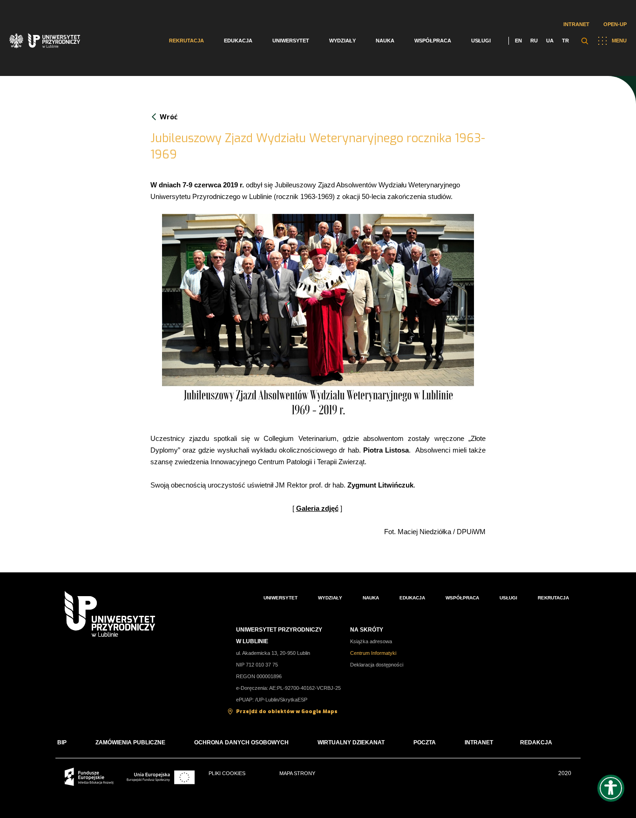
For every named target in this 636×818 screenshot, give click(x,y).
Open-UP (615, 24)
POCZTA (424, 742)
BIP (62, 742)
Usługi (481, 40)
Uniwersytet (290, 40)
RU (534, 40)
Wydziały (342, 40)
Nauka (385, 40)
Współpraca (432, 40)
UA (550, 40)
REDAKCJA (536, 742)
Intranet (576, 24)
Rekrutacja (186, 40)
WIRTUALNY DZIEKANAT (351, 742)
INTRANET (479, 742)
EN (518, 40)
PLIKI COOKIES (227, 773)
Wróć (168, 117)
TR (565, 40)
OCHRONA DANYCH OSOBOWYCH (241, 742)
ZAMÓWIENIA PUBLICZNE (130, 742)
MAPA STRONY (297, 773)
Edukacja (238, 40)
